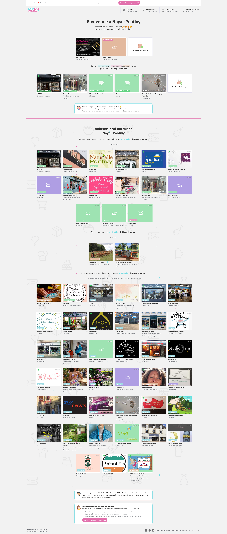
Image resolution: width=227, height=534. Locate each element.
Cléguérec (113, 237)
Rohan (116, 144)
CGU (193, 530)
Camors (132, 278)
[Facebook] (146, 530)
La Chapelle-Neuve (91, 278)
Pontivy (111, 144)
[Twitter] (153, 530)
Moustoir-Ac (101, 278)
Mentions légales (185, 530)
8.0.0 (198, 530)
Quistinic (126, 278)
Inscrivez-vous (87, 109)
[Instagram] (150, 530)
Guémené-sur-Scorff (116, 278)
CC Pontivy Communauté (125, 493)
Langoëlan (139, 278)
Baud (107, 278)
